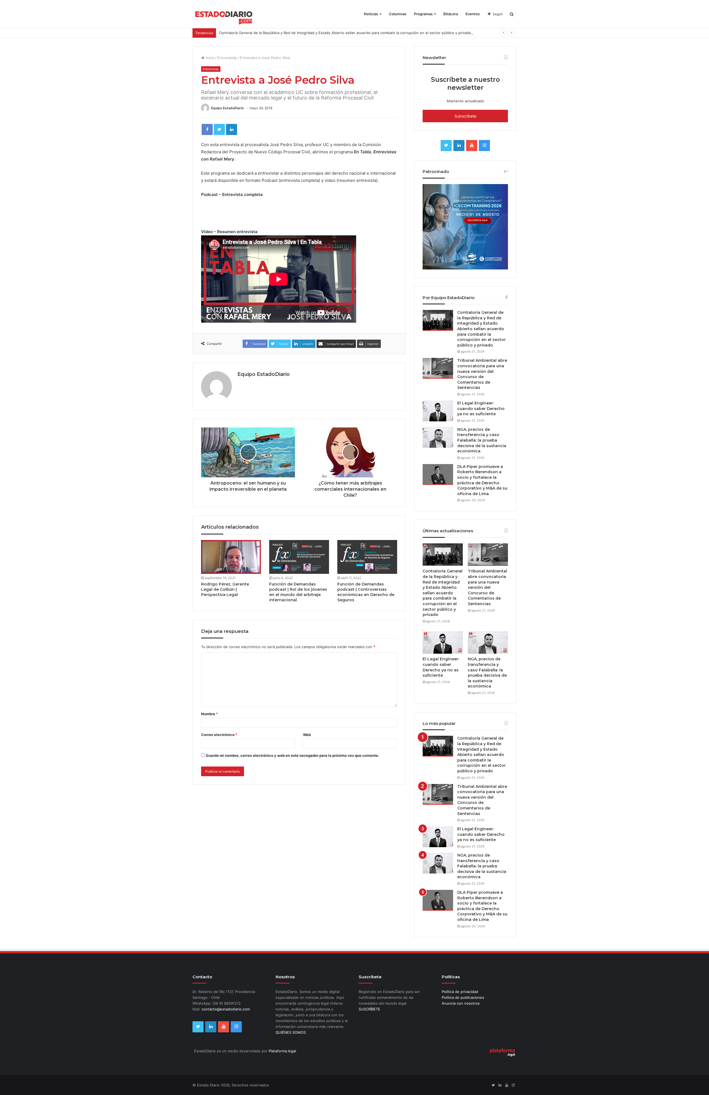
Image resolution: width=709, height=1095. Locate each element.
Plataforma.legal (282, 1051)
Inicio (209, 57)
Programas (423, 14)
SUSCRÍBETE (369, 1009)
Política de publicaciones (463, 997)
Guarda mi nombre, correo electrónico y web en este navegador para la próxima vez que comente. (292, 755)
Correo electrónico (219, 734)
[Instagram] (484, 145)
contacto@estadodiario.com (226, 1009)
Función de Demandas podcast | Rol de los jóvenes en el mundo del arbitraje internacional (298, 592)
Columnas (397, 14)
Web (307, 734)
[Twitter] (219, 129)
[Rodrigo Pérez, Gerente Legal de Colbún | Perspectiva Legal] (231, 557)
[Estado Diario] (223, 17)
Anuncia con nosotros (461, 1003)
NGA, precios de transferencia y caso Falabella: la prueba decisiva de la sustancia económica (481, 440)
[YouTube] (471, 145)
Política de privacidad (460, 991)
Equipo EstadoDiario (227, 108)
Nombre (209, 714)
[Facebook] (207, 129)
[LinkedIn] (231, 129)
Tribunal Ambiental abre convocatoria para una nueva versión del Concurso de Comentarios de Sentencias (482, 374)
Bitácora (450, 14)
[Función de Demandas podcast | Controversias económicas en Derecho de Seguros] (367, 557)
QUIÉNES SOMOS (291, 1032)
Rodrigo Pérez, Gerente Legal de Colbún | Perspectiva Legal (225, 589)
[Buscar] (512, 14)
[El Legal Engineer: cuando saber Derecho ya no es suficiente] (438, 411)
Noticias (371, 14)
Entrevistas (227, 57)
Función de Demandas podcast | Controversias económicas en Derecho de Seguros (365, 592)
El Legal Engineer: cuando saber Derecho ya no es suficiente (481, 408)
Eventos (473, 14)
